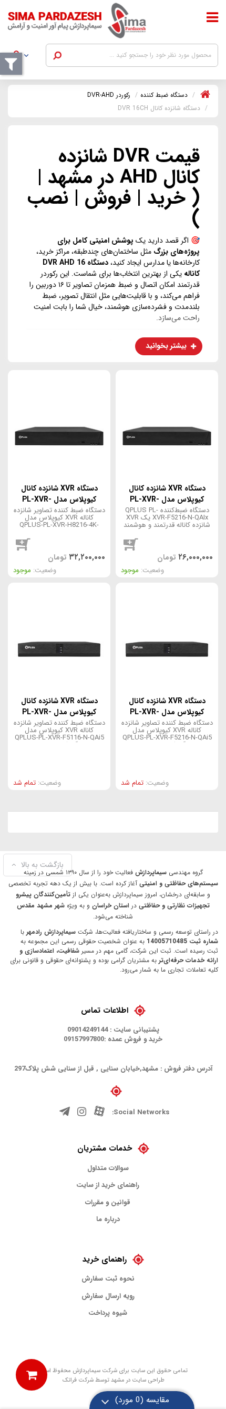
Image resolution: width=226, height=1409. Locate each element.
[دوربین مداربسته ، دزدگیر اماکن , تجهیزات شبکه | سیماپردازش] (85, 20)
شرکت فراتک (78, 1380)
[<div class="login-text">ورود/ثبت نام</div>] (26, 57)
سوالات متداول (108, 1168)
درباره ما (108, 1219)
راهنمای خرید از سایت (107, 1185)
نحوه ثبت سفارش (108, 1279)
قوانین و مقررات (107, 1202)
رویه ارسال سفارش (108, 1296)
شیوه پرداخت (107, 1313)
